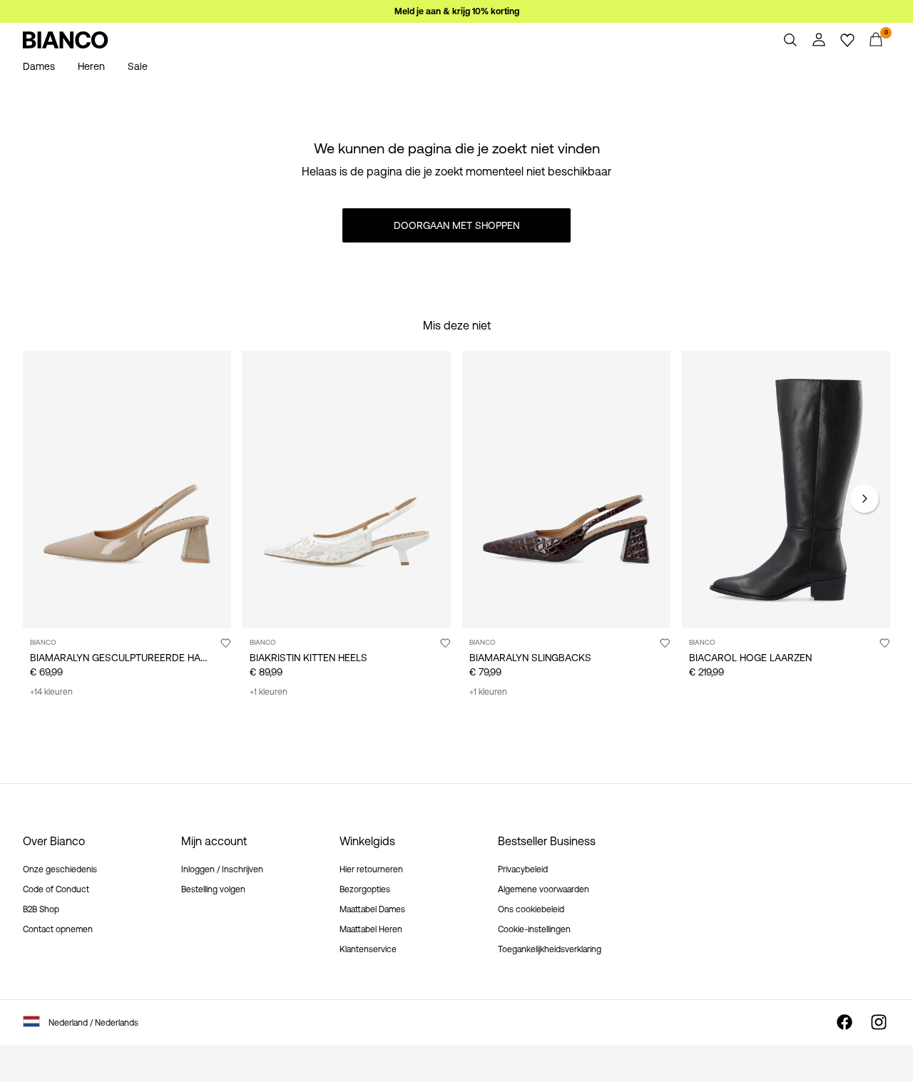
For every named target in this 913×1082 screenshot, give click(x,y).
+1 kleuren (268, 692)
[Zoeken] (790, 40)
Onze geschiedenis (60, 869)
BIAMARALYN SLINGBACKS (530, 657)
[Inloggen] (819, 40)
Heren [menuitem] (91, 66)
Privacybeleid (523, 869)
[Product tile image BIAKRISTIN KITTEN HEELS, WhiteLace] (347, 489)
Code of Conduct (56, 889)
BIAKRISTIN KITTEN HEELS (308, 657)
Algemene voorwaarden (543, 889)
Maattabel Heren (371, 929)
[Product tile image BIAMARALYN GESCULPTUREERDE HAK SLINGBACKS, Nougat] (127, 489)
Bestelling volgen (213, 889)
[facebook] (844, 1022)
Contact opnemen (58, 929)
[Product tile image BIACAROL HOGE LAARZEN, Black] (786, 489)
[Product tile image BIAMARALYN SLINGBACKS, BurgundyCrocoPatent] (566, 489)
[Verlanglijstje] (847, 40)
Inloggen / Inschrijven (222, 869)
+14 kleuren (51, 692)
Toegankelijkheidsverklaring (549, 949)
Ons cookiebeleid (531, 909)
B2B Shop (41, 909)
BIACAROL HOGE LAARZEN (750, 657)
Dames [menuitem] (39, 66)
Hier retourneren (371, 869)
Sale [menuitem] (138, 66)
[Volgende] (864, 498)
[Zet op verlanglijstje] (225, 642)
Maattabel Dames (372, 909)
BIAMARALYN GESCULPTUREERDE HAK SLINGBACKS (150, 657)
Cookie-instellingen (534, 929)
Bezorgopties (365, 889)
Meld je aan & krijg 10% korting (456, 11)
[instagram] (878, 1022)
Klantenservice (368, 949)
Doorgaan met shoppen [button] (456, 225)
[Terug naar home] (65, 40)
